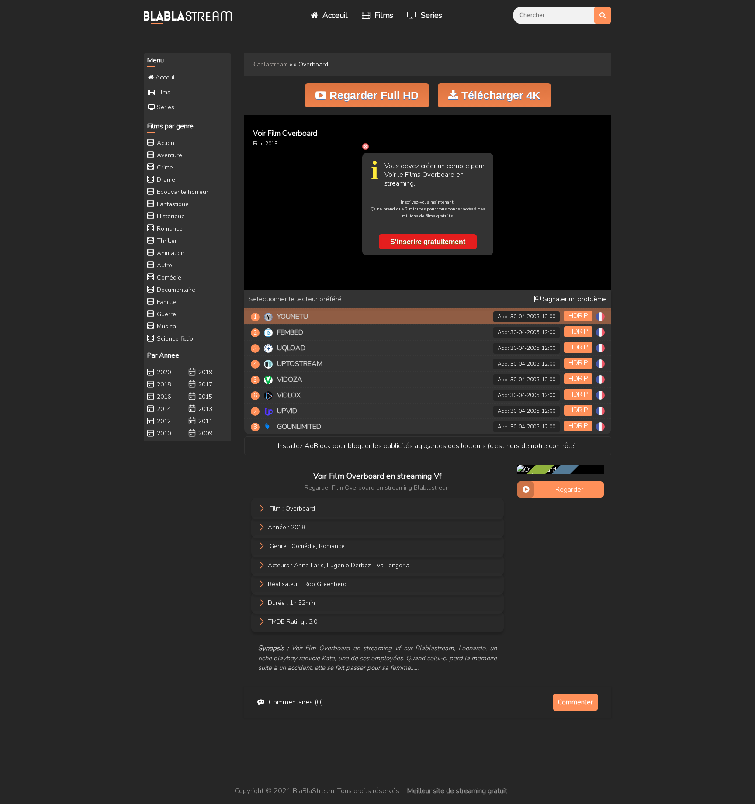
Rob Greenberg (325, 584)
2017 (204, 384)
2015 (204, 397)
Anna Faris (309, 565)
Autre (163, 265)
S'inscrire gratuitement (427, 241)
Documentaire (175, 290)
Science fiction (176, 339)
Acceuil (334, 15)
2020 (163, 372)
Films (382, 15)
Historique (170, 216)
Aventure (168, 155)
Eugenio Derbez (349, 565)
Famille (166, 302)
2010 (163, 433)
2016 (163, 397)
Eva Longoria (391, 565)
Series (430, 15)
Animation (169, 253)
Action (164, 143)
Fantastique (172, 204)
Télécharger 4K (499, 95)
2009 (204, 433)
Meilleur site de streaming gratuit (457, 791)
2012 (163, 421)
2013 (204, 409)
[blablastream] (192, 15)
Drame (165, 180)
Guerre (165, 314)
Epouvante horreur (181, 192)
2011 (204, 421)
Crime (164, 167)
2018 (271, 143)
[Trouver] (602, 15)
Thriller (166, 241)
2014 (163, 409)
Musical (166, 326)
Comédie (303, 546)
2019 (204, 372)
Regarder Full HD (372, 95)
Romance (332, 546)
